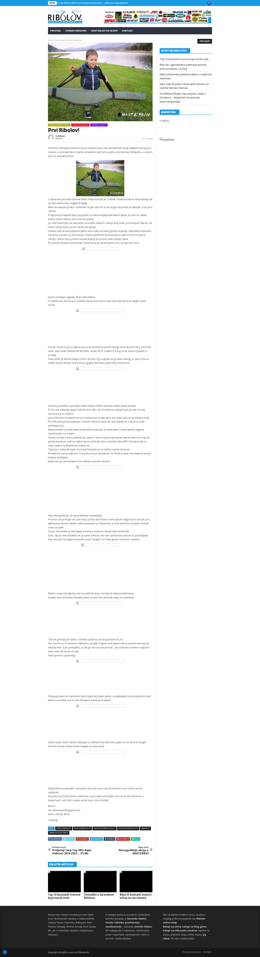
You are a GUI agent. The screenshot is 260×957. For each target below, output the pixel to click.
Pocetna (55, 30)
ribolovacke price (59, 833)
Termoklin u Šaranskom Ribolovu (99, 896)
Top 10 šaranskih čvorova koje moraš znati (80, 3)
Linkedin (97, 839)
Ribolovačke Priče (62, 40)
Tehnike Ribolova (76, 30)
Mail (136, 839)
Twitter (70, 839)
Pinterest (124, 839)
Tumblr (110, 839)
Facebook (56, 839)
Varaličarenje (80, 125)
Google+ (83, 839)
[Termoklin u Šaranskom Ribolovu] (100, 881)
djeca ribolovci (82, 828)
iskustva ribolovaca (104, 828)
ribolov (61, 136)
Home (50, 40)
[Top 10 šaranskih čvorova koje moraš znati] (64, 881)
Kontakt (127, 30)
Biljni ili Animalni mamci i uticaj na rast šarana (136, 896)
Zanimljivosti (99, 125)
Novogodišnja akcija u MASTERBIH (134, 850)
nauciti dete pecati (128, 828)
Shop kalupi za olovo (104, 30)
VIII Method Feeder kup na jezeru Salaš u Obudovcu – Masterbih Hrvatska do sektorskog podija (183, 97)
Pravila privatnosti (191, 951)
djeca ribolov (64, 828)
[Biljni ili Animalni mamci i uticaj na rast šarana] (136, 881)
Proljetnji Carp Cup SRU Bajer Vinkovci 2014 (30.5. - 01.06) (72, 850)
